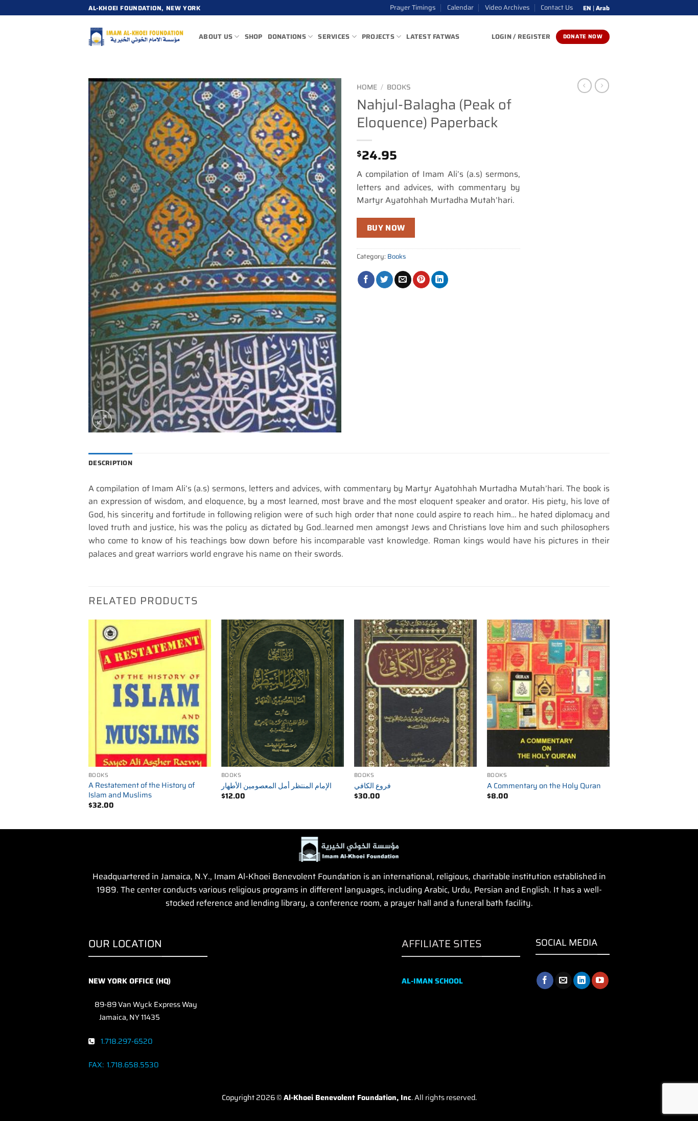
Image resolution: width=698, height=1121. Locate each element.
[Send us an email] (563, 980)
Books (399, 87)
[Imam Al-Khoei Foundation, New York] (135, 37)
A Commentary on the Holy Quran (544, 786)
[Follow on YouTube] (600, 980)
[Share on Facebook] (366, 279)
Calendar (460, 7)
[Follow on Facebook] (545, 980)
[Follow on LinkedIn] (581, 980)
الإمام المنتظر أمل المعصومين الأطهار (276, 786)
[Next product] (584, 85)
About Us (215, 36)
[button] (102, 420)
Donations (287, 36)
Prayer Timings (412, 7)
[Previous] (89, 723)
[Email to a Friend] (402, 279)
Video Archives (507, 7)
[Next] (609, 723)
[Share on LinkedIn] (439, 279)
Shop (254, 36)
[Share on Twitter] (384, 279)
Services (334, 36)
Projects (378, 36)
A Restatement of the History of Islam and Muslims (141, 790)
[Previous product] (602, 85)
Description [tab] (110, 462)
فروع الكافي (372, 786)
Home (367, 87)
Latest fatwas (432, 36)
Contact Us (557, 7)
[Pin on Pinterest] (421, 279)
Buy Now (386, 227)
